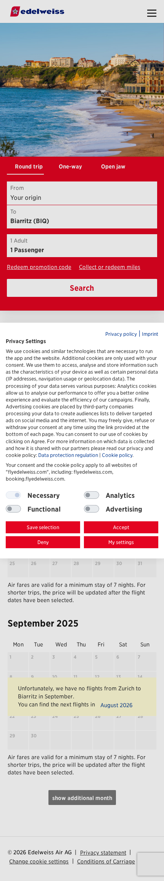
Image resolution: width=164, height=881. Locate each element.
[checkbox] (91, 495)
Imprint (150, 334)
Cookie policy (117, 455)
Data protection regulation (68, 455)
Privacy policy (121, 334)
